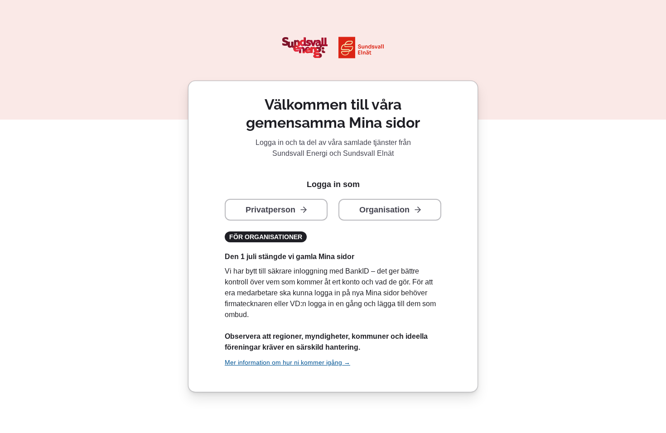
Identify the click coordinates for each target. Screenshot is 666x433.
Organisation (384, 209)
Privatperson (270, 209)
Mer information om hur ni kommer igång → (287, 362)
